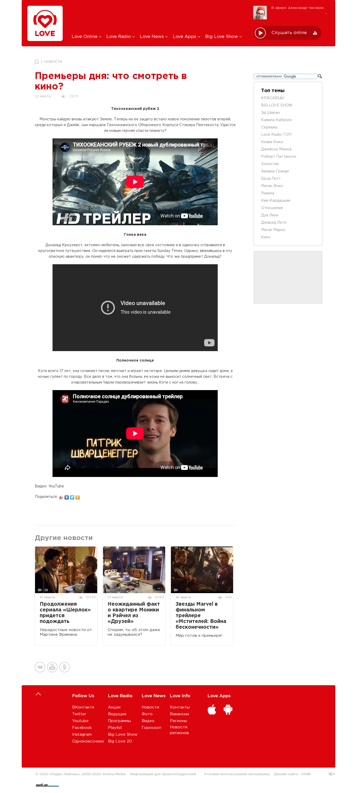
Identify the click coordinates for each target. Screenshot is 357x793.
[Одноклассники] (77, 496)
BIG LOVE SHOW (277, 105)
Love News (152, 37)
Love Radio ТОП (276, 134)
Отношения (272, 208)
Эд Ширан (270, 112)
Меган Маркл (273, 230)
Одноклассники (88, 741)
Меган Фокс (272, 186)
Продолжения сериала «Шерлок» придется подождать (65, 613)
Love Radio (119, 37)
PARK (306, 774)
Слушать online (289, 33)
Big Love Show (222, 37)
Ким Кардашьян (275, 200)
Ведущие (117, 714)
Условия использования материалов (237, 774)
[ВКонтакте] (67, 496)
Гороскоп (151, 727)
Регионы (178, 721)
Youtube (80, 721)
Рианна (267, 193)
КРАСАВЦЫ (272, 98)
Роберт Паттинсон (278, 156)
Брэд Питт (271, 178)
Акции (114, 707)
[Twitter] (72, 496)
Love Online (85, 37)
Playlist (115, 727)
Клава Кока (272, 142)
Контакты (180, 707)
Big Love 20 (120, 741)
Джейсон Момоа (276, 149)
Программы (119, 721)
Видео (148, 721)
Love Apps (185, 37)
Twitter (79, 714)
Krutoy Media (114, 774)
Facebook (82, 727)
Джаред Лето (273, 222)
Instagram (82, 734)
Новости (150, 707)
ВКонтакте (83, 707)
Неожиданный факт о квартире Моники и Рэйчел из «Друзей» (134, 613)
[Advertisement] (158, 16)
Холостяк (270, 164)
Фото (147, 714)
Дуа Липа (269, 215)
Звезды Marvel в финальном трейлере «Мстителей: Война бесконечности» (201, 615)
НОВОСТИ (53, 61)
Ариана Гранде (275, 171)
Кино (265, 237)
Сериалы (269, 127)
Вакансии (179, 714)
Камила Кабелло (276, 120)
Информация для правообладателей (163, 774)
